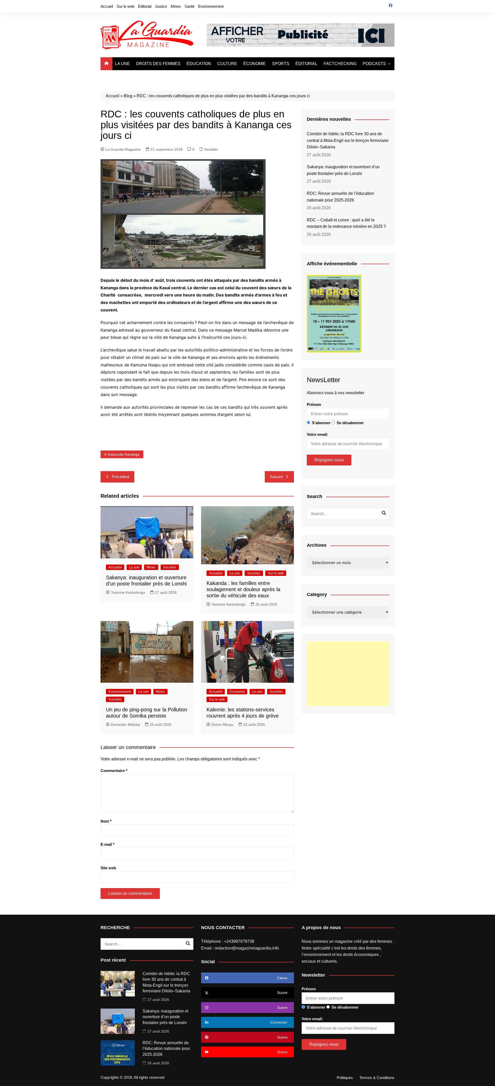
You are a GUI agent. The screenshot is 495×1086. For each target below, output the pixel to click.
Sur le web (125, 6)
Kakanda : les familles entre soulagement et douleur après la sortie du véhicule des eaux (243, 589)
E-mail (107, 844)
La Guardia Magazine (123, 149)
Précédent (120, 476)
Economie (237, 692)
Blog (128, 96)
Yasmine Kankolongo (128, 592)
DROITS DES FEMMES (158, 63)
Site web (108, 868)
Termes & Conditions (376, 1078)
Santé (189, 6)
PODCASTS (374, 63)
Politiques (345, 1078)
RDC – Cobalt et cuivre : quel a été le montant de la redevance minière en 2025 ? (346, 223)
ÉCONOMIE (254, 63)
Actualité (115, 567)
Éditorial (144, 6)
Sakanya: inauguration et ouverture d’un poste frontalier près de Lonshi (343, 170)
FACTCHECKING (340, 63)
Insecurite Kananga (123, 454)
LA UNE (122, 63)
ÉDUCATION (199, 63)
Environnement (211, 6)
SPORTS (280, 63)
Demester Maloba (125, 724)
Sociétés (211, 149)
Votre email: (317, 434)
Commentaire (114, 770)
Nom (106, 821)
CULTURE (227, 63)
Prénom (314, 404)
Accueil (107, 6)
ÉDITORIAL (306, 63)
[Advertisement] (348, 673)
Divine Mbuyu (222, 724)
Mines (176, 6)
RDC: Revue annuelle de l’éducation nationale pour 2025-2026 (340, 196)
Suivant (276, 476)
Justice (161, 6)
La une (134, 567)
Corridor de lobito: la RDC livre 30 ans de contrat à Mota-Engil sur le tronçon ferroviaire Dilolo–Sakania (348, 140)
